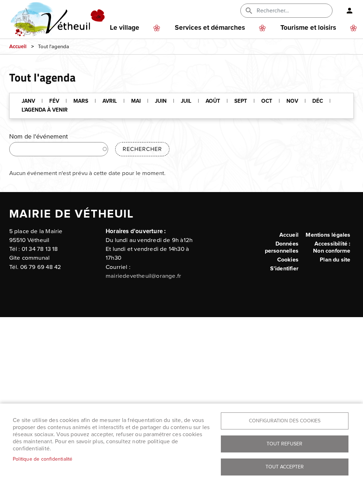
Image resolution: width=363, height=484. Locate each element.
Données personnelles (281, 247)
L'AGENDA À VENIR (45, 110)
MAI (136, 101)
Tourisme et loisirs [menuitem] (308, 27)
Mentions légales (328, 235)
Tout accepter (285, 467)
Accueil (18, 46)
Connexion (347, 11)
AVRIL (109, 101)
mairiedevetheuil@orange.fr (143, 276)
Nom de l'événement (38, 136)
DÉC (317, 101)
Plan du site (335, 260)
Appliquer (249, 10)
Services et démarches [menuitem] (210, 27)
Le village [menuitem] (124, 27)
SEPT (240, 101)
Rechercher (142, 149)
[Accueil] (66, 10)
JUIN (161, 101)
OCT (266, 101)
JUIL (186, 101)
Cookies (287, 260)
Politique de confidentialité (43, 459)
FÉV (54, 101)
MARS (80, 101)
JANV (28, 101)
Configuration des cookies (284, 421)
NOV (292, 101)
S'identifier (284, 268)
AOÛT (213, 101)
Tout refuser (284, 444)
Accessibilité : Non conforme (331, 247)
